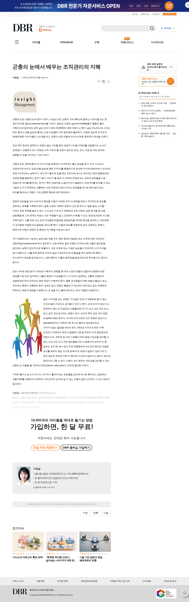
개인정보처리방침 (89, 581)
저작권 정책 (62, 581)
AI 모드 (167, 28)
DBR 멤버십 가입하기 (76, 447)
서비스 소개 (18, 581)
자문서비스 (127, 42)
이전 (85, 513)
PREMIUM (66, 42)
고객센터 (156, 14)
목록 (95, 513)
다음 (106, 513)
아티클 (36, 42)
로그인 (135, 14)
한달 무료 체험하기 (45, 447)
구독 (96, 42)
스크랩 (108, 81)
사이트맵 (146, 581)
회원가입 (145, 14)
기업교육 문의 (170, 14)
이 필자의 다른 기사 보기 (44, 487)
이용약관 (40, 581)
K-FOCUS (157, 42)
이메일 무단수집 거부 (120, 581)
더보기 (98, 81)
